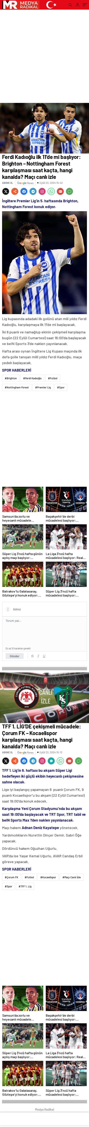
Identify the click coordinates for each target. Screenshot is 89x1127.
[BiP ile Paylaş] (51, 761)
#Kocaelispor (48, 877)
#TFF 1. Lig (25, 886)
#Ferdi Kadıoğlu (32, 378)
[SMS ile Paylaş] (69, 191)
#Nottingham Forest (17, 387)
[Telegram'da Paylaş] (33, 191)
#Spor (61, 387)
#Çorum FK (11, 877)
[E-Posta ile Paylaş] (60, 191)
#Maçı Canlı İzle (72, 877)
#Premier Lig (43, 387)
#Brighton (11, 378)
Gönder (14, 656)
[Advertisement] (44, 56)
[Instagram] (42, 191)
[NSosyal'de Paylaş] (14, 191)
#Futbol (52, 378)
